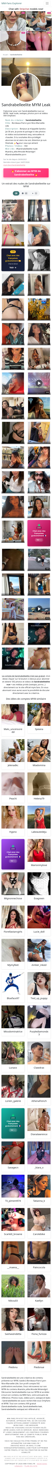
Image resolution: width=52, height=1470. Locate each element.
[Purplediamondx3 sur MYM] (39, 1016)
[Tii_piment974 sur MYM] (13, 1186)
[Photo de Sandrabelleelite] (13, 210)
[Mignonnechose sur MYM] (13, 883)
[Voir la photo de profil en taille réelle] (26, 94)
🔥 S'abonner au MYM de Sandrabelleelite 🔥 (26, 172)
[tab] (16, 193)
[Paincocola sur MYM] (39, 1252)
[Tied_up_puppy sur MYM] (39, 983)
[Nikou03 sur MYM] (13, 1286)
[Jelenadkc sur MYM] (13, 750)
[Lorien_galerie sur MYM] (13, 1086)
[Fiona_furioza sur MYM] (39, 1319)
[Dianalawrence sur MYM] (39, 1119)
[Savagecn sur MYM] (13, 1152)
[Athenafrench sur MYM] (39, 1086)
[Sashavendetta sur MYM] (13, 1319)
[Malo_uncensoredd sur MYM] (13, 714)
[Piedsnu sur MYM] (13, 1352)
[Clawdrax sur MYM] (39, 1053)
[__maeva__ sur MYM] (13, 1252)
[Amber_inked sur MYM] (39, 950)
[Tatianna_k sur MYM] (39, 1186)
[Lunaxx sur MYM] (13, 1053)
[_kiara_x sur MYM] (39, 1152)
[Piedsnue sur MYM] (39, 1352)
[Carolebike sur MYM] (39, 1219)
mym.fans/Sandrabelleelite (14, 165)
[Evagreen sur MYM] (39, 883)
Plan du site (31, 1466)
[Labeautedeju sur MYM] (39, 817)
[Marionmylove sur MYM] (39, 850)
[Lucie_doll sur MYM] (39, 917)
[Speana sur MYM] (39, 714)
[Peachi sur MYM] (13, 783)
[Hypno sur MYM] (13, 817)
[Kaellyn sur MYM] (39, 1286)
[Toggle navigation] (47, 3)
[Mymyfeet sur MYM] (13, 950)
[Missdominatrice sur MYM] (13, 1016)
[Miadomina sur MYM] (39, 750)
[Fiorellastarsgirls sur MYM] (13, 917)
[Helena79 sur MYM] (39, 783)
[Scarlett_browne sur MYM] (13, 1219)
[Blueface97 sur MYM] (13, 983)
